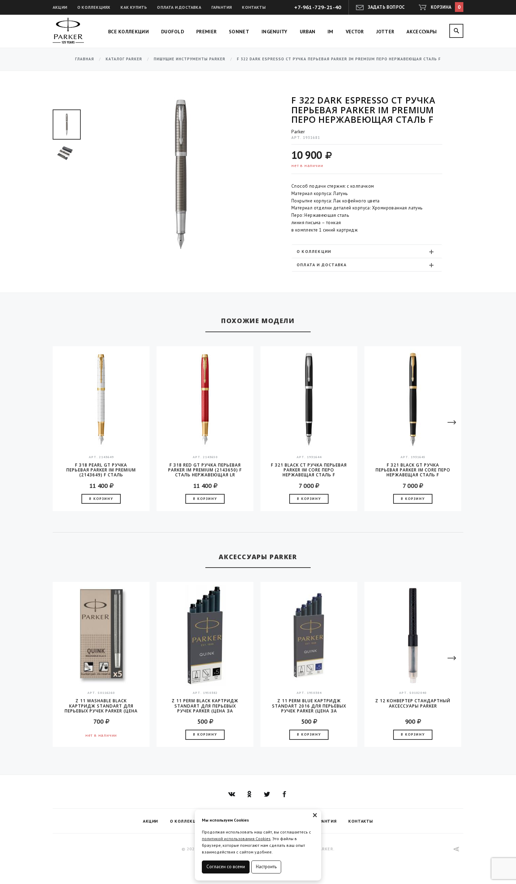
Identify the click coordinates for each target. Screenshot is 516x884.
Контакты (254, 7)
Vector (355, 31)
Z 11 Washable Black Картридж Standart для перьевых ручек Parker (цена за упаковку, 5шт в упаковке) (101, 705)
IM (330, 31)
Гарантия (221, 7)
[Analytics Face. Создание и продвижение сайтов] (456, 849)
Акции (60, 7)
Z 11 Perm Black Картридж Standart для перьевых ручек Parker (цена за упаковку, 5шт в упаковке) (205, 705)
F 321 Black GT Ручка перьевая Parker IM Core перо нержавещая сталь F (413, 470)
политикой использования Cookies (236, 838)
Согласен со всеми (225, 867)
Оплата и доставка (179, 7)
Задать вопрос (386, 7)
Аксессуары (421, 31)
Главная (84, 59)
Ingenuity (274, 31)
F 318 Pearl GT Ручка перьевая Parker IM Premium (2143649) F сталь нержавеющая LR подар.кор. (101, 470)
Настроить (266, 867)
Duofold (172, 31)
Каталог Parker (124, 59)
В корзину (101, 498)
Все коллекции (128, 31)
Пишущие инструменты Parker (189, 59)
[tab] (366, 251)
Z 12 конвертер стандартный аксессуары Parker (412, 703)
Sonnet (239, 31)
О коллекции (314, 251)
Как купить (133, 7)
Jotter (385, 31)
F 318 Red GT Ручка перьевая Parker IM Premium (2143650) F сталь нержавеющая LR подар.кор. (205, 470)
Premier (206, 31)
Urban (308, 31)
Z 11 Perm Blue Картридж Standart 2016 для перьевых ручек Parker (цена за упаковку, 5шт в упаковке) (309, 705)
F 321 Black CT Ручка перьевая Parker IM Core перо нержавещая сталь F (309, 470)
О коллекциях (93, 7)
